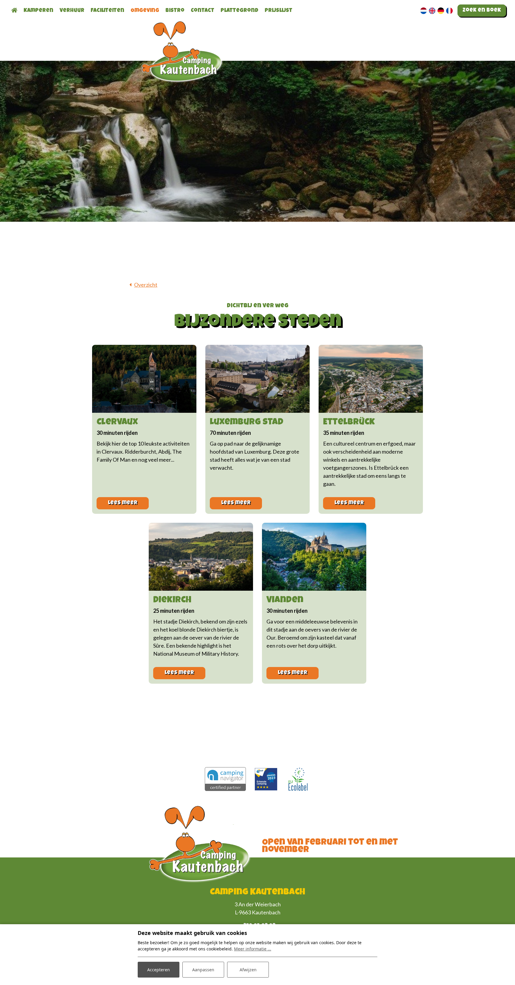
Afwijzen (248, 969)
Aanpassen (203, 969)
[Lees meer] (144, 379)
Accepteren (158, 969)
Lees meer (122, 503)
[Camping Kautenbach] (183, 63)
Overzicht (145, 284)
